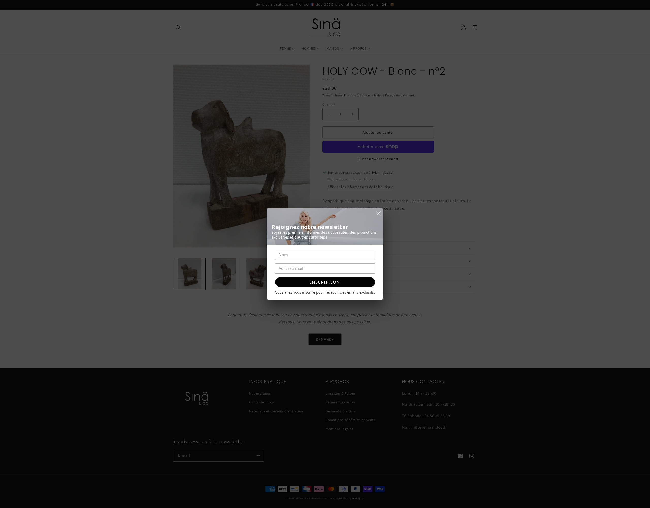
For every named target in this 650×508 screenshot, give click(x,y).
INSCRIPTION (325, 282)
